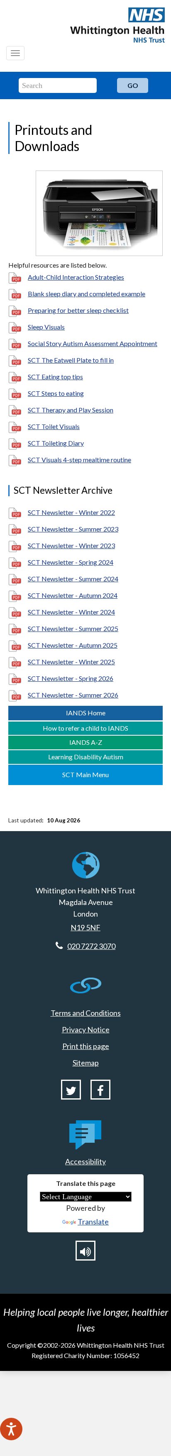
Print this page (85, 1046)
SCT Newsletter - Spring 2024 (70, 562)
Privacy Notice (86, 1029)
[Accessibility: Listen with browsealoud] (85, 1251)
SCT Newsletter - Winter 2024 (71, 612)
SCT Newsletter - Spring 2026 (70, 678)
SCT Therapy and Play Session (70, 410)
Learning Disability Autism (85, 757)
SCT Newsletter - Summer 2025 (73, 628)
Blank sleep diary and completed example (86, 294)
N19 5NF (85, 927)
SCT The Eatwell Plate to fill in (71, 360)
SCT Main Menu (85, 774)
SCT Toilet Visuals (54, 426)
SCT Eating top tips (55, 376)
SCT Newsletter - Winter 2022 (71, 512)
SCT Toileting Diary (56, 443)
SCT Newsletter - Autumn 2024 (72, 595)
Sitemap (86, 1062)
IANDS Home (85, 713)
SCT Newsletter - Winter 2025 (71, 662)
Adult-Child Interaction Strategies (76, 277)
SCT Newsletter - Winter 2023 (71, 545)
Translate (93, 1221)
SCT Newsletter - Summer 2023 (73, 529)
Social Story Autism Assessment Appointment (92, 343)
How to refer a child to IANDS (85, 728)
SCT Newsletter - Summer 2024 (73, 579)
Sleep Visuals (46, 327)
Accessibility (85, 1161)
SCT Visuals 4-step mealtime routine (79, 459)
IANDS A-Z (85, 742)
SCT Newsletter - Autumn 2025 (72, 645)
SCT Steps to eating (56, 393)
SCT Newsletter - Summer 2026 (73, 695)
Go (132, 85)
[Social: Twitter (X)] (71, 1090)
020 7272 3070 (91, 946)
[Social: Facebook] (100, 1090)
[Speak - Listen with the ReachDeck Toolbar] (11, 1429)
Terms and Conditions (86, 1012)
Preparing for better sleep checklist (78, 310)
